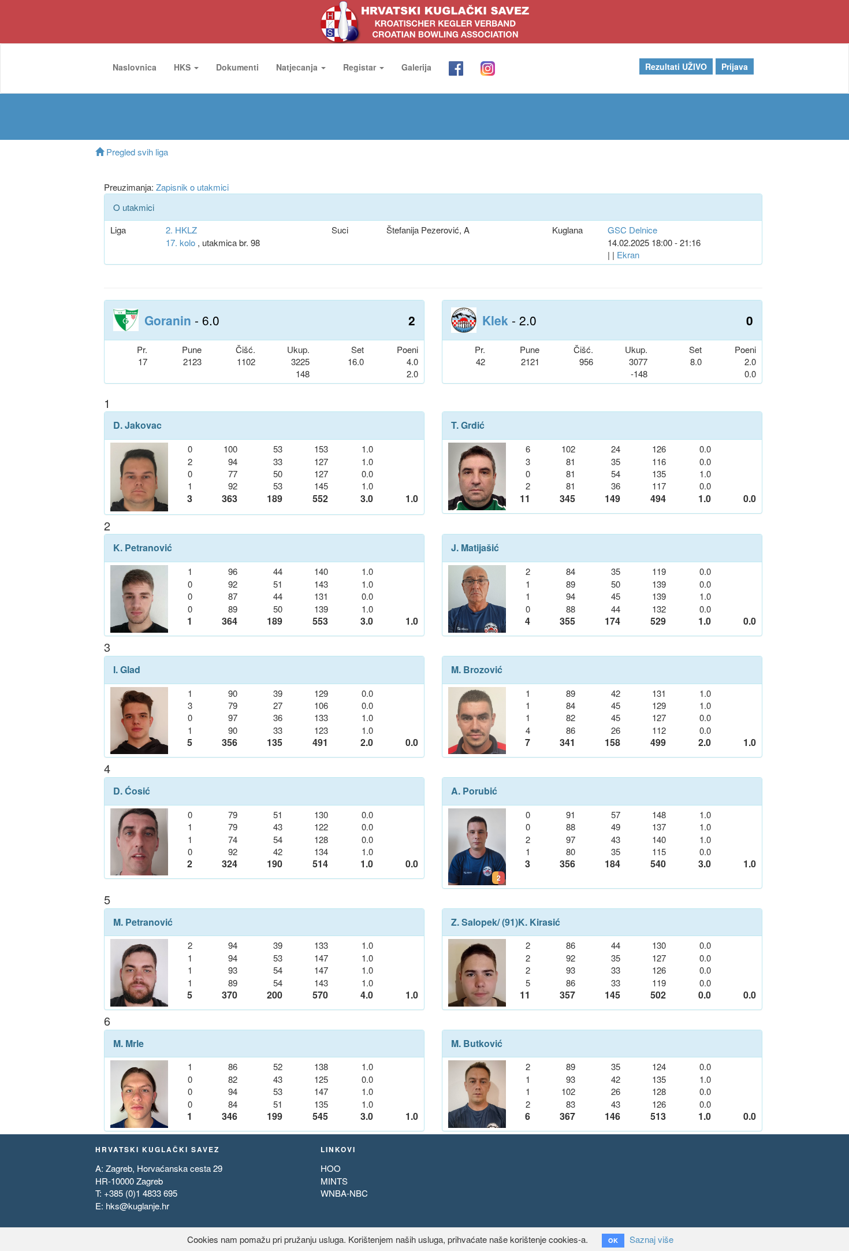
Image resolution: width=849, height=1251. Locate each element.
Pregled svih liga (136, 152)
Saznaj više (651, 1239)
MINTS (334, 1181)
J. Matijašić (475, 547)
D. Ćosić (131, 791)
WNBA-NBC (344, 1193)
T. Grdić (468, 425)
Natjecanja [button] (298, 67)
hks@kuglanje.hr (137, 1206)
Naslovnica (135, 67)
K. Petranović (142, 547)
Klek (495, 320)
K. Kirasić (539, 922)
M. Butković (476, 1043)
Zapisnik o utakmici (192, 187)
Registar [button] (360, 67)
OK (613, 1240)
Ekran (628, 254)
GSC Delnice (632, 230)
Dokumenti (237, 67)
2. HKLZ (181, 230)
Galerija (416, 67)
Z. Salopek (474, 922)
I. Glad (126, 669)
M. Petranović (143, 922)
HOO (331, 1168)
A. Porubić (474, 791)
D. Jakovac (137, 425)
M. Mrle (128, 1043)
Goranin (167, 320)
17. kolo (180, 242)
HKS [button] (183, 67)
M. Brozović (476, 669)
